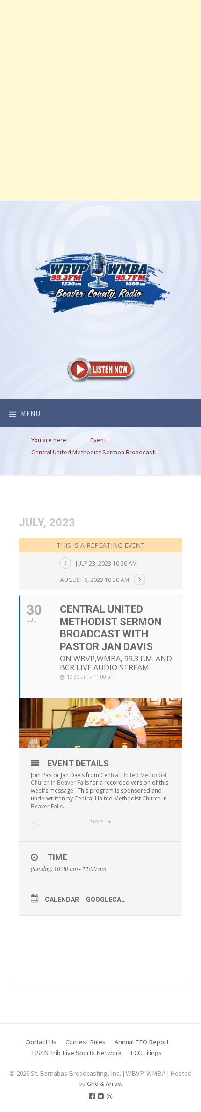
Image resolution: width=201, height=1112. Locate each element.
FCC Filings (146, 1052)
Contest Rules (85, 1041)
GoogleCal (105, 899)
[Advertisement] (100, 100)
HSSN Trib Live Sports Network (77, 1052)
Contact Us (41, 1041)
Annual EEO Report (142, 1041)
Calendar (62, 899)
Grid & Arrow (105, 1083)
